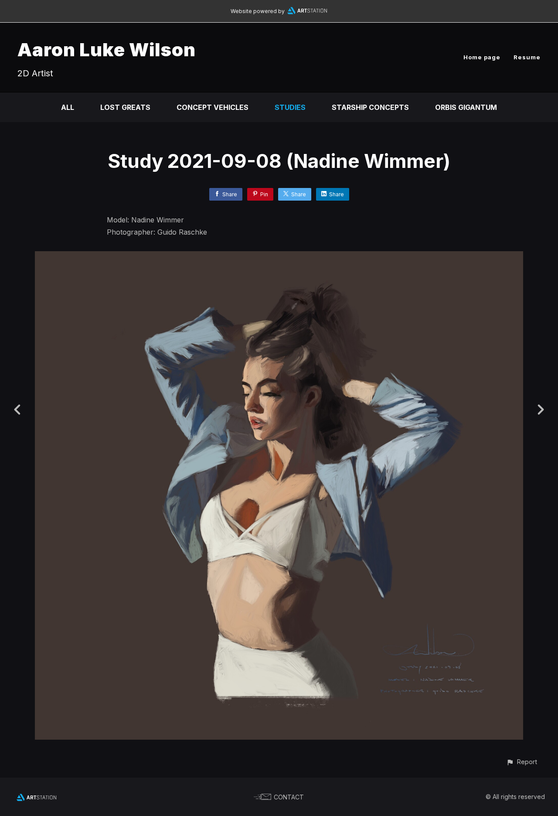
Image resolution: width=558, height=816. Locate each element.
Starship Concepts (370, 107)
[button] (522, 762)
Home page (481, 57)
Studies (290, 107)
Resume (527, 57)
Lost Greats (125, 107)
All (67, 107)
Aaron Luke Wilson (106, 49)
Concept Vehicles (212, 107)
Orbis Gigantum (466, 107)
